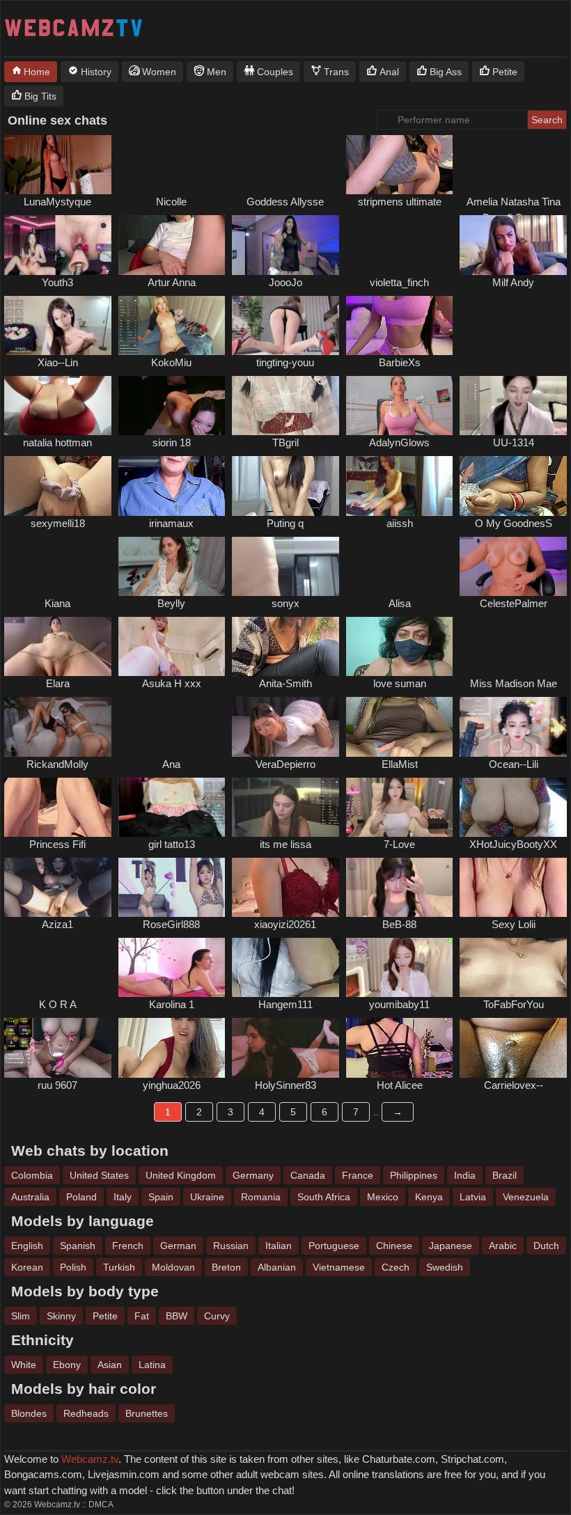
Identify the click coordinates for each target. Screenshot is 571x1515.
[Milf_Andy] (513, 244)
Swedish (444, 1267)
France (357, 1175)
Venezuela (526, 1196)
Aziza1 (57, 924)
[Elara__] (57, 646)
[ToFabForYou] (513, 967)
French (127, 1245)
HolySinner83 (285, 1085)
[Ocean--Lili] (513, 726)
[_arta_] (399, 566)
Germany (253, 1175)
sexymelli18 (58, 523)
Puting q (285, 523)
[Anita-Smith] (285, 646)
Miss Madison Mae (513, 683)
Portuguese (333, 1245)
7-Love (399, 844)
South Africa (323, 1196)
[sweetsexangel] (285, 164)
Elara (58, 683)
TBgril (285, 442)
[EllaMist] (399, 726)
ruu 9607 (57, 1085)
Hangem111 (285, 1004)
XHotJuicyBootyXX (513, 844)
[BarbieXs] (399, 325)
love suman (399, 683)
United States (99, 1175)
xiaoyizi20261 (285, 924)
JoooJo (285, 282)
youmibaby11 (399, 1004)
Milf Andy (513, 282)
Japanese (450, 1245)
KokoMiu (171, 362)
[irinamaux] (172, 485)
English (27, 1245)
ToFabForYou (513, 1004)
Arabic (503, 1245)
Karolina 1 (171, 1004)
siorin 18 (171, 442)
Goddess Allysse (285, 201)
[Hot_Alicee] (399, 1047)
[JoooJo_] (285, 244)
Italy (123, 1196)
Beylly (171, 603)
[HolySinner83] (285, 1047)
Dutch (546, 1245)
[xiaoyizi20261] (285, 887)
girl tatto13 (171, 844)
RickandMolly (57, 764)
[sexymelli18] (57, 485)
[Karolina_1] (172, 967)
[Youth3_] (57, 244)
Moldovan (173, 1267)
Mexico (382, 1196)
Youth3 (57, 282)
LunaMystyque (57, 201)
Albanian (277, 1267)
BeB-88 (399, 924)
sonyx (285, 603)
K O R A (58, 1004)
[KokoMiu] (172, 325)
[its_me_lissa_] (285, 807)
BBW (176, 1315)
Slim (20, 1315)
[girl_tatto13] (172, 807)
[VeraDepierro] (285, 726)
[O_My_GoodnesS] (513, 485)
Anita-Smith (285, 683)
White (23, 1364)
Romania (261, 1196)
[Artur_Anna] (172, 244)
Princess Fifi (57, 844)
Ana (171, 764)
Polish (73, 1267)
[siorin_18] (172, 405)
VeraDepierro (285, 764)
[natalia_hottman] (57, 405)
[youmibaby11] (399, 967)
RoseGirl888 (171, 924)
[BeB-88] (399, 887)
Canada (307, 1175)
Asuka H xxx (171, 683)
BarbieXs (400, 362)
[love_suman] (399, 646)
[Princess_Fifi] (57, 807)
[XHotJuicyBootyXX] (513, 807)
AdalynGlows (399, 442)
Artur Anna (172, 282)
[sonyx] (285, 566)
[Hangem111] (285, 967)
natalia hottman (57, 442)
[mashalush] (172, 164)
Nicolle (171, 201)
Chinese (394, 1245)
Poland (81, 1196)
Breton (226, 1267)
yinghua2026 (172, 1085)
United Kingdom (181, 1175)
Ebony (67, 1364)
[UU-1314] (513, 405)
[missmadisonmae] (513, 646)
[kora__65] (57, 967)
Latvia (473, 1196)
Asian (109, 1364)
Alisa (400, 603)
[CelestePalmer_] (513, 566)
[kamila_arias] (513, 325)
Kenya (429, 1196)
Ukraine (207, 1196)
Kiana (57, 603)
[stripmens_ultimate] (399, 164)
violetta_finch (399, 282)
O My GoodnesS (513, 523)
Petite (105, 1315)
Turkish (119, 1267)
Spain (160, 1196)
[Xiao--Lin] (57, 325)
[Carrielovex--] (513, 1047)
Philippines (413, 1175)
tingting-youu (285, 362)
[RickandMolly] (57, 726)
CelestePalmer (513, 603)
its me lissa (285, 844)
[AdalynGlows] (399, 405)
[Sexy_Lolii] (513, 887)
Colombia (32, 1175)
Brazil (504, 1175)
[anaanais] (172, 726)
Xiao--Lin (58, 362)
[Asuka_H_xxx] (172, 646)
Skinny (61, 1315)
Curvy (217, 1315)
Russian (231, 1245)
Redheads (86, 1413)
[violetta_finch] (399, 244)
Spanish (77, 1245)
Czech (395, 1267)
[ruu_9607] (57, 1047)
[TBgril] (285, 405)
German (178, 1245)
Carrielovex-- (513, 1085)
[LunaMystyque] (57, 164)
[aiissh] (399, 485)
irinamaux (171, 523)
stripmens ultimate (399, 201)
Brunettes (146, 1413)
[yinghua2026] (172, 1047)
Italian (278, 1245)
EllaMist (400, 764)
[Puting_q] (285, 485)
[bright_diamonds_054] (513, 164)
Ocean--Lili (513, 764)
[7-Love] (399, 807)
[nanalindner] (57, 566)
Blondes (29, 1413)
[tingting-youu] (285, 325)
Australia (30, 1196)
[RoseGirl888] (172, 887)
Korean (27, 1267)
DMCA (101, 1504)
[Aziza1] (57, 887)
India (465, 1175)
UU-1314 (513, 442)
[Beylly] (172, 566)
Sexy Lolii (513, 924)
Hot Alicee (400, 1085)
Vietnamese (339, 1267)
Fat (141, 1315)
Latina (152, 1364)
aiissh (399, 523)
